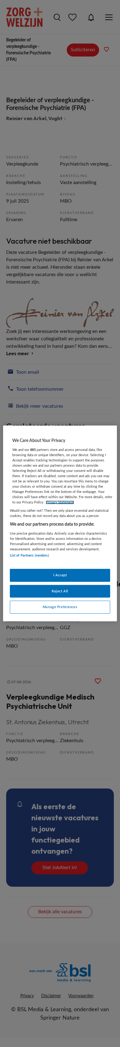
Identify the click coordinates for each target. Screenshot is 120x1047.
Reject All (60, 591)
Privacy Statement (60, 502)
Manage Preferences (60, 607)
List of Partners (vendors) (29, 555)
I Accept (60, 575)
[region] (60, 523)
